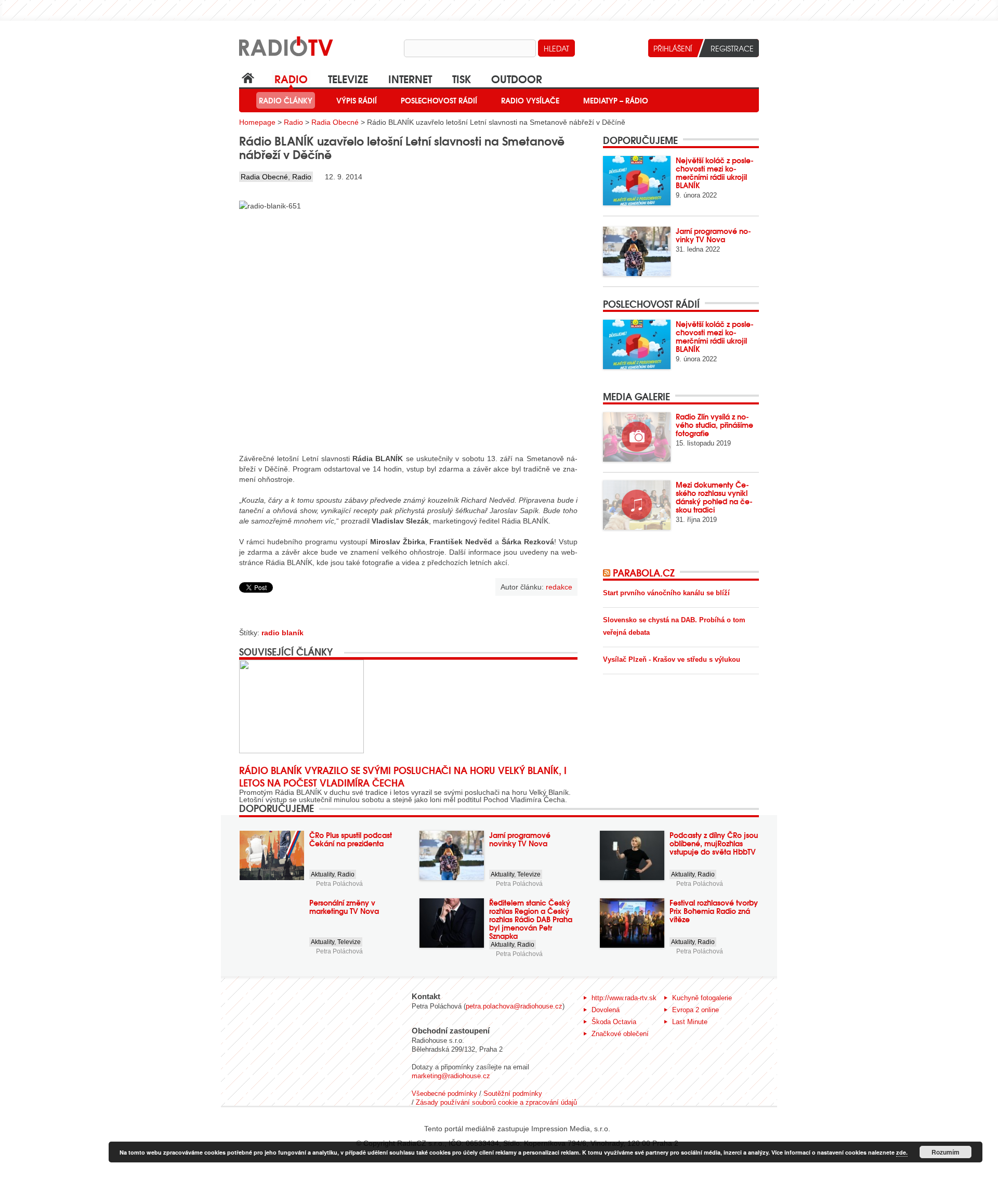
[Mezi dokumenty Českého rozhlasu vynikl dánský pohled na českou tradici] (637, 505)
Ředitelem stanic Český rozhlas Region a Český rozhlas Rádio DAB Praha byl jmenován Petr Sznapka (530, 919)
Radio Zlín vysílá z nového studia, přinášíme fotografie (714, 425)
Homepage (257, 122)
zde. (902, 1152)
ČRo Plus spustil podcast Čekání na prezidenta (350, 839)
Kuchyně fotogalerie (702, 998)
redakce (559, 587)
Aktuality (322, 874)
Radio (291, 78)
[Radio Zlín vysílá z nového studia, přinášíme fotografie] (637, 437)
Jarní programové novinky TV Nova (713, 235)
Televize (348, 78)
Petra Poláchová (339, 883)
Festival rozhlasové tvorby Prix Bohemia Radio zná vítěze (713, 911)
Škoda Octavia (614, 1022)
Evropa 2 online (695, 1010)
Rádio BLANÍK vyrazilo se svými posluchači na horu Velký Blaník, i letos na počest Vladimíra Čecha (403, 776)
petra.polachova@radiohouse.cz (514, 1006)
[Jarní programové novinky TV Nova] (637, 251)
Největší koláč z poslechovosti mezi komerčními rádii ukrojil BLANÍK (715, 172)
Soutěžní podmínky (512, 1093)
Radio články (285, 100)
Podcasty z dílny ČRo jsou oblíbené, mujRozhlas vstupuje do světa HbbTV (713, 843)
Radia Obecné (335, 122)
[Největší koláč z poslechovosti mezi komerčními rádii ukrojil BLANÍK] (637, 180)
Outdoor (516, 78)
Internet (410, 78)
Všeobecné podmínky (444, 1093)
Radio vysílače (530, 100)
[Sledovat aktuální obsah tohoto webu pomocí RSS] (608, 572)
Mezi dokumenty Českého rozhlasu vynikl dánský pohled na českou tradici (714, 497)
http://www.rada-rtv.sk (624, 998)
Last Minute (689, 1022)
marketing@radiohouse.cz (451, 1076)
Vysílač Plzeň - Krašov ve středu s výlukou (671, 659)
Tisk (461, 78)
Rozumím (945, 1152)
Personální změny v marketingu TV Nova (344, 907)
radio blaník (282, 633)
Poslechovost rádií (439, 100)
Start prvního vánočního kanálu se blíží (666, 593)
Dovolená (606, 1010)
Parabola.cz (644, 572)
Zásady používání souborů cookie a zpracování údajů (496, 1102)
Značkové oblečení (620, 1034)
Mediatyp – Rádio (615, 100)
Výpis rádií (356, 100)
